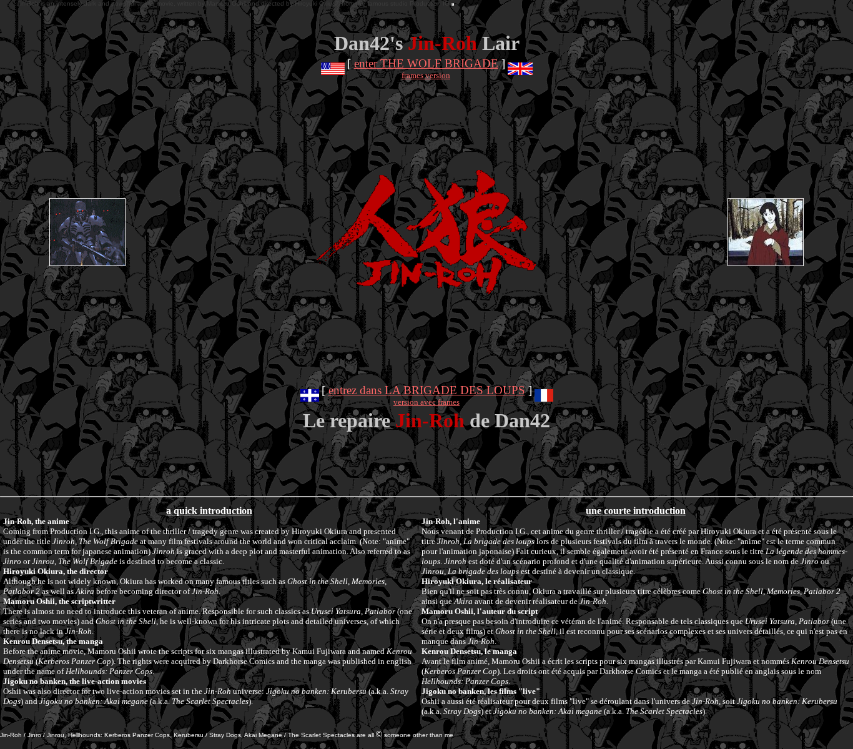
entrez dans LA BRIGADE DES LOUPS (426, 390)
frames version (426, 75)
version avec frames (426, 402)
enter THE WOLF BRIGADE (426, 63)
